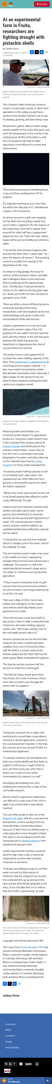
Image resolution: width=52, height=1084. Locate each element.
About (8, 1030)
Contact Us (10, 1036)
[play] (4, 1080)
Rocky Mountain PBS (31, 947)
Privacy (9, 1042)
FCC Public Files (12, 1048)
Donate (43, 4)
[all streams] (48, 1080)
